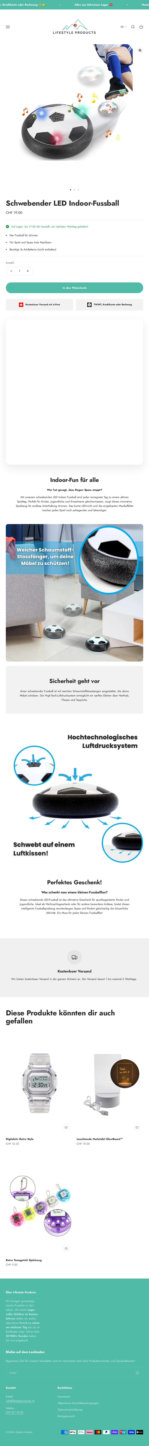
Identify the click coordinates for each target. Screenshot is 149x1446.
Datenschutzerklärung (70, 1410)
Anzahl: (10, 263)
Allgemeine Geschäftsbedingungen (78, 1403)
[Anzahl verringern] (11, 271)
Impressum (64, 1397)
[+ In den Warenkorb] (66, 1127)
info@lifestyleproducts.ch (20, 1401)
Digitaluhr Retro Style (20, 1139)
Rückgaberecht (66, 1416)
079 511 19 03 (14, 1413)
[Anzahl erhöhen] (28, 271)
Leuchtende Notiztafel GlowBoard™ (100, 1139)
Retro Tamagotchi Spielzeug (24, 1260)
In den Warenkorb (74, 288)
